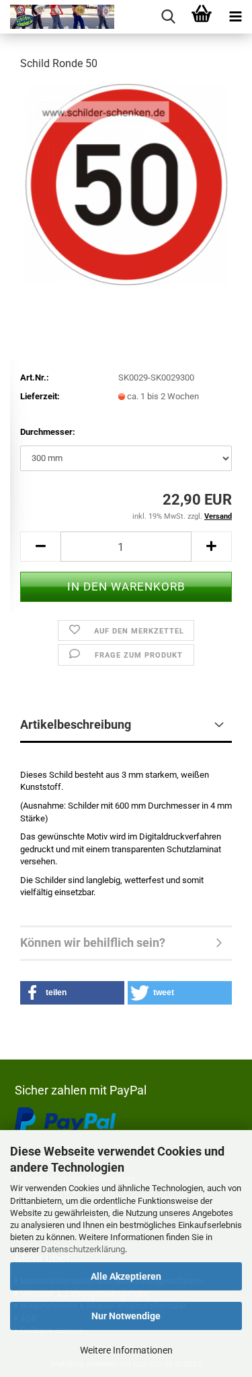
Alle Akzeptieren (126, 1276)
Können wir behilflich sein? (92, 942)
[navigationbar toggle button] (235, 17)
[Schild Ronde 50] (126, 183)
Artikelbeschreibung (75, 724)
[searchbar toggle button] (168, 17)
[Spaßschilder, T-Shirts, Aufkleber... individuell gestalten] (57, 17)
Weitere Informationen (126, 1350)
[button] (40, 546)
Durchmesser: (47, 432)
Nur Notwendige (126, 1316)
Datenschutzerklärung (83, 1249)
